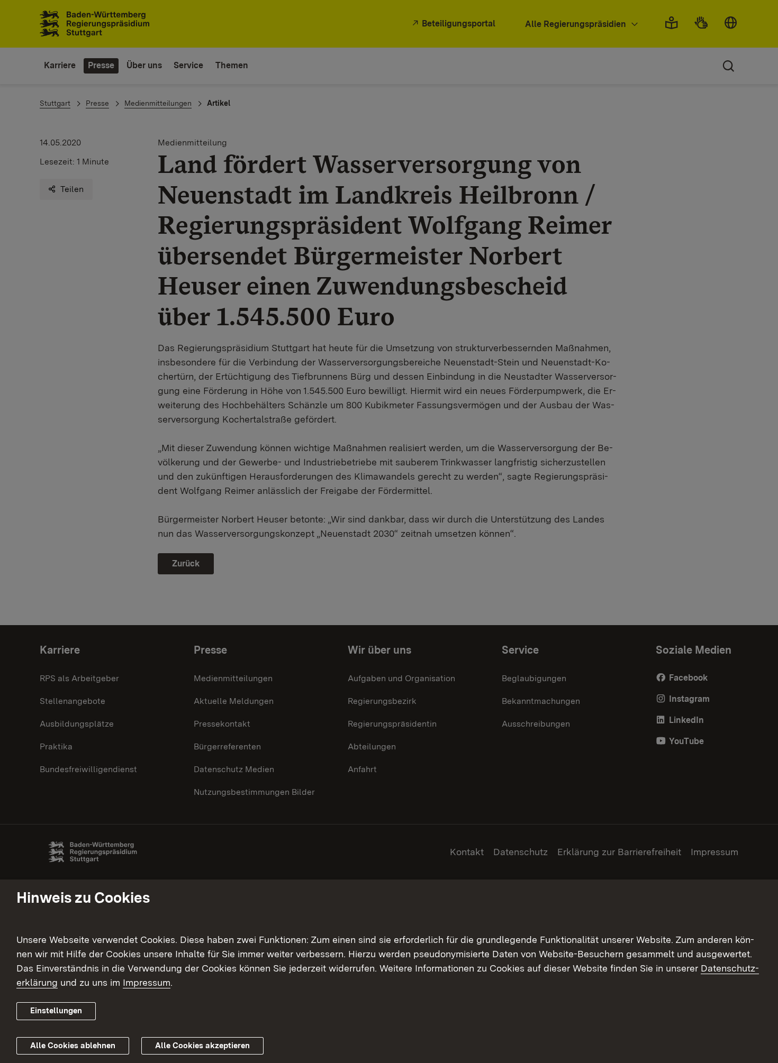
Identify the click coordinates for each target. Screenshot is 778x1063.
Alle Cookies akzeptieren (202, 1045)
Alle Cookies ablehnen (72, 1045)
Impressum (146, 982)
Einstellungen (56, 1010)
